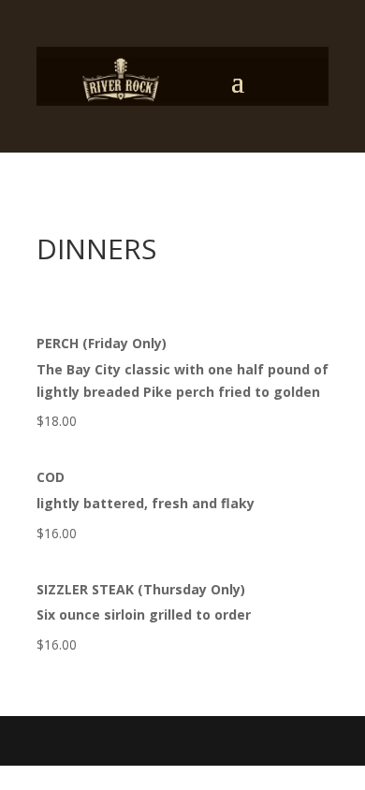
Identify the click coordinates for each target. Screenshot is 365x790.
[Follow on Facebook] (239, 80)
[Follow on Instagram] (313, 80)
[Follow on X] (276, 80)
